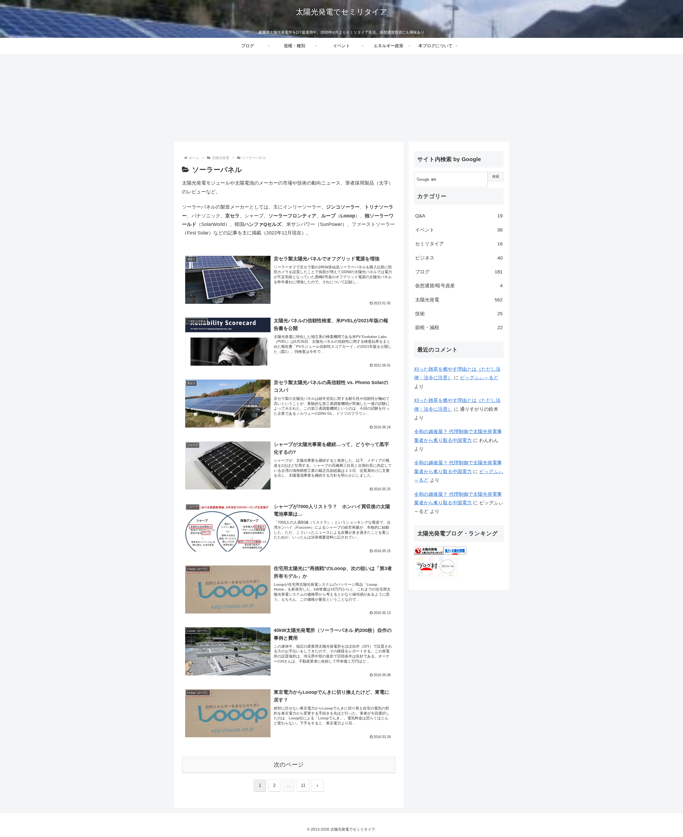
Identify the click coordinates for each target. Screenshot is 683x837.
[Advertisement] (341, 97)
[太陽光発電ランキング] (428, 550)
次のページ (289, 764)
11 (303, 785)
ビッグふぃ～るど (479, 377)
